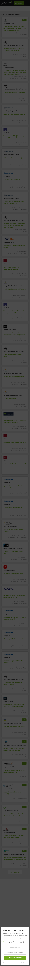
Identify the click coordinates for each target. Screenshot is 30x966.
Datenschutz (6, 962)
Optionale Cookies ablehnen (15, 952)
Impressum (13, 962)
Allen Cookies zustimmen (15, 957)
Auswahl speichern (15, 947)
